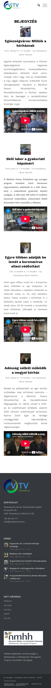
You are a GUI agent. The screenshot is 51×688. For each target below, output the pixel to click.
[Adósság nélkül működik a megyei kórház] (25, 358)
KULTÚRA (8, 605)
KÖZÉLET (8, 601)
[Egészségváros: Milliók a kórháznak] (25, 31)
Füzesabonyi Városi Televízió (24, 677)
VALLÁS (7, 618)
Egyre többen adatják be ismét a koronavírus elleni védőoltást (25, 261)
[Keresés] (37, 5)
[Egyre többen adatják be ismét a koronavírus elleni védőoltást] (25, 248)
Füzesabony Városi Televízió (25, 275)
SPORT (7, 614)
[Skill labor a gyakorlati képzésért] (25, 149)
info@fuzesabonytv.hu (14, 522)
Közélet (27, 51)
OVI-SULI (7, 610)
